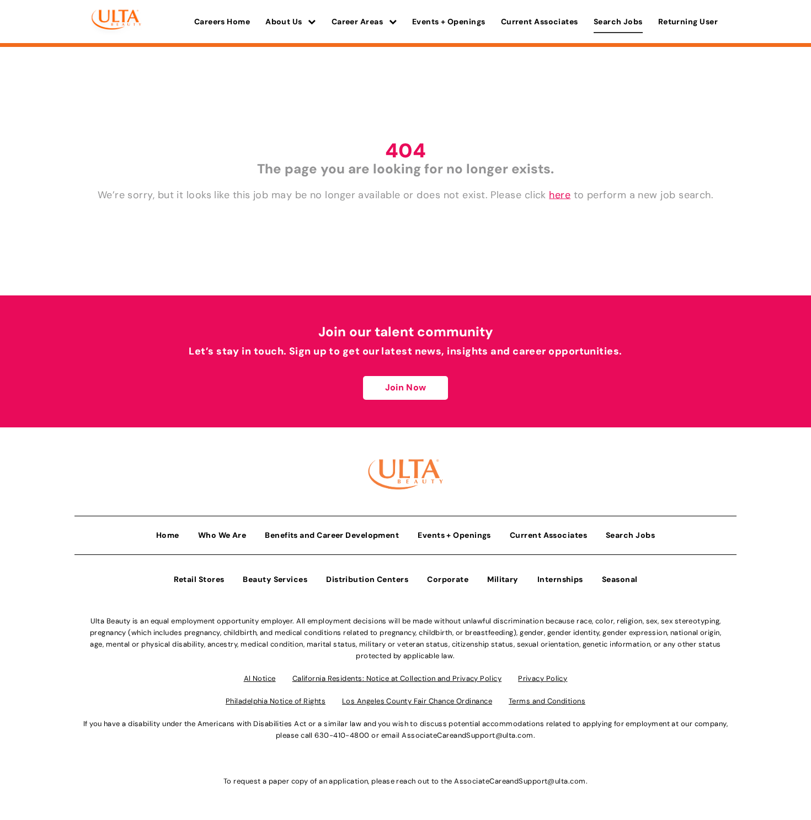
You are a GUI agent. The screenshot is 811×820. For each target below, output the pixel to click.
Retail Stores (199, 579)
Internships (560, 579)
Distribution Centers (367, 579)
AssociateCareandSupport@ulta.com (467, 735)
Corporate (447, 579)
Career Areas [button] (358, 22)
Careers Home (222, 22)
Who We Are (222, 535)
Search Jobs (618, 22)
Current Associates (539, 22)
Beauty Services (275, 579)
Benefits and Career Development (332, 535)
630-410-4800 (341, 735)
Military (503, 579)
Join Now (405, 387)
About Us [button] (284, 22)
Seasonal (620, 579)
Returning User (688, 22)
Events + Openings (448, 22)
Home (167, 535)
